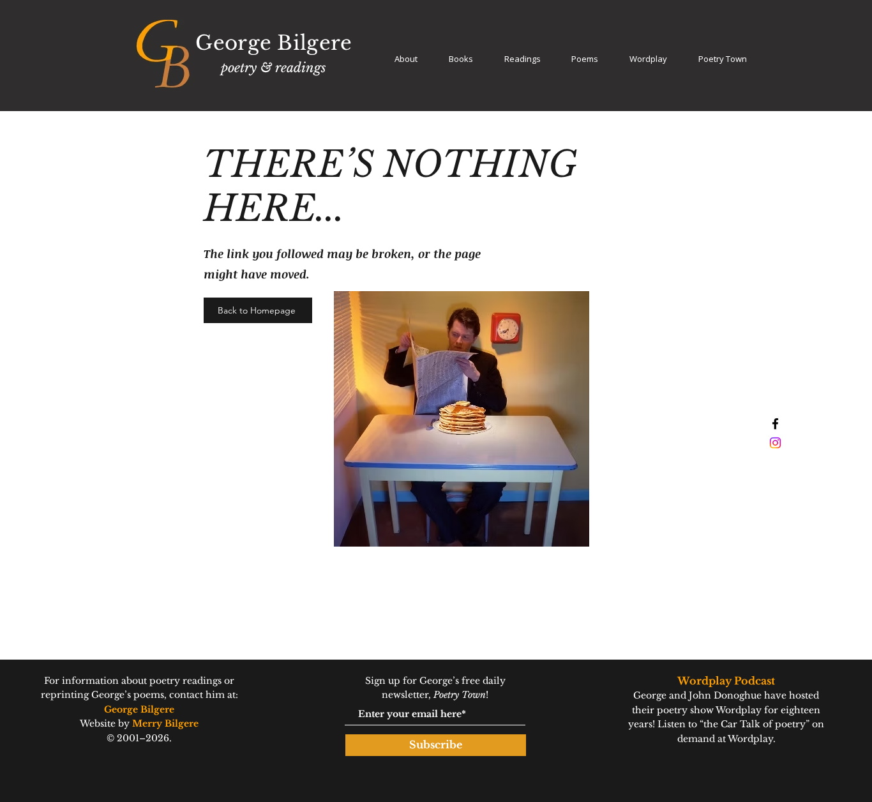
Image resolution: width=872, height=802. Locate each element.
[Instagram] (775, 442)
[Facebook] (775, 423)
